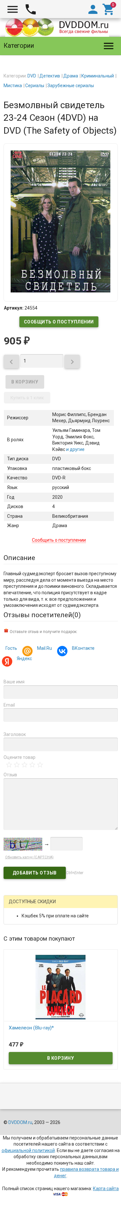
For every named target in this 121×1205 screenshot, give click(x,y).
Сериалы (34, 85)
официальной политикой (28, 1150)
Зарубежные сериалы (70, 85)
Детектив (49, 75)
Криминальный (97, 75)
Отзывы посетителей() (42, 615)
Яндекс (24, 658)
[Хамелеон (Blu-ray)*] (61, 986)
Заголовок (15, 734)
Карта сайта (106, 1188)
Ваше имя (14, 681)
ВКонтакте (83, 648)
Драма (70, 75)
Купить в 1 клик (27, 397)
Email (9, 705)
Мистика (13, 85)
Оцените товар (19, 757)
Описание (19, 558)
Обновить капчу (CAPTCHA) (29, 857)
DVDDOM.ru (20, 1122)
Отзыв (10, 774)
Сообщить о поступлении (59, 321)
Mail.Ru (44, 648)
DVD (31, 75)
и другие (75, 449)
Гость (11, 648)
